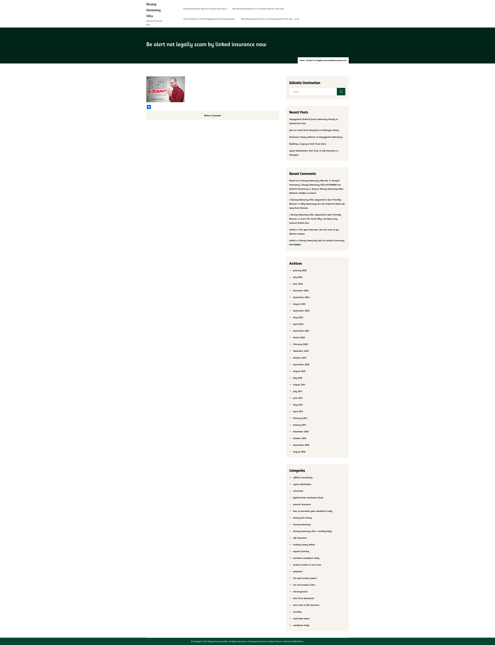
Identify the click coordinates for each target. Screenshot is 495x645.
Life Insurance (300, 537)
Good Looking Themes (272, 641)
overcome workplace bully (306, 557)
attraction (298, 490)
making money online (304, 544)
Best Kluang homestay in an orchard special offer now (258, 8)
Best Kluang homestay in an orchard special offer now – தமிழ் (270, 18)
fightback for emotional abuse (308, 497)
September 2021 (301, 330)
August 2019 (299, 371)
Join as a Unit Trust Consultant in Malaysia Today (314, 130)
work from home (301, 618)
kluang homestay (302, 524)
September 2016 (301, 444)
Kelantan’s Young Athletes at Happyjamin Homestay (315, 136)
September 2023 (301, 310)
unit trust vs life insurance (306, 604)
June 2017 (298, 397)
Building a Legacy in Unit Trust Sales (307, 143)
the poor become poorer (305, 578)
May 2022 (298, 317)
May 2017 (298, 404)
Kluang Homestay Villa (153, 10)
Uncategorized (300, 591)
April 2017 (298, 411)
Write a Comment (212, 115)
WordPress (298, 641)
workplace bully (301, 625)
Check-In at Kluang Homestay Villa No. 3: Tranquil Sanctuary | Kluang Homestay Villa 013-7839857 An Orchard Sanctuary (315, 184)
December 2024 (301, 290)
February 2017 (300, 418)
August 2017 (299, 384)
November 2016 (301, 431)
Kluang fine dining (302, 517)
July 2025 (297, 277)
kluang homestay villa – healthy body (312, 531)
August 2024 (299, 303)
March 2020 (299, 337)
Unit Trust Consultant (303, 598)
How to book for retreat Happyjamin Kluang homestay (209, 18)
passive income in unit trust (307, 564)
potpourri (298, 571)
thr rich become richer (304, 584)
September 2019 (301, 364)
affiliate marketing (302, 477)
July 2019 (297, 377)
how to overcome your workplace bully (312, 511)
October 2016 (299, 438)
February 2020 (300, 344)
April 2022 (298, 324)
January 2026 (300, 270)
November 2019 (301, 350)
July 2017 (297, 391)
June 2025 (298, 283)
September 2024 (301, 297)
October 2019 (299, 357)
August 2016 (299, 451)
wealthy (297, 611)
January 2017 (299, 424)
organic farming (301, 551)
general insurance (302, 504)
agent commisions (302, 484)
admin (292, 229)
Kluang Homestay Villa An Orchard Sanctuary (204, 8)
